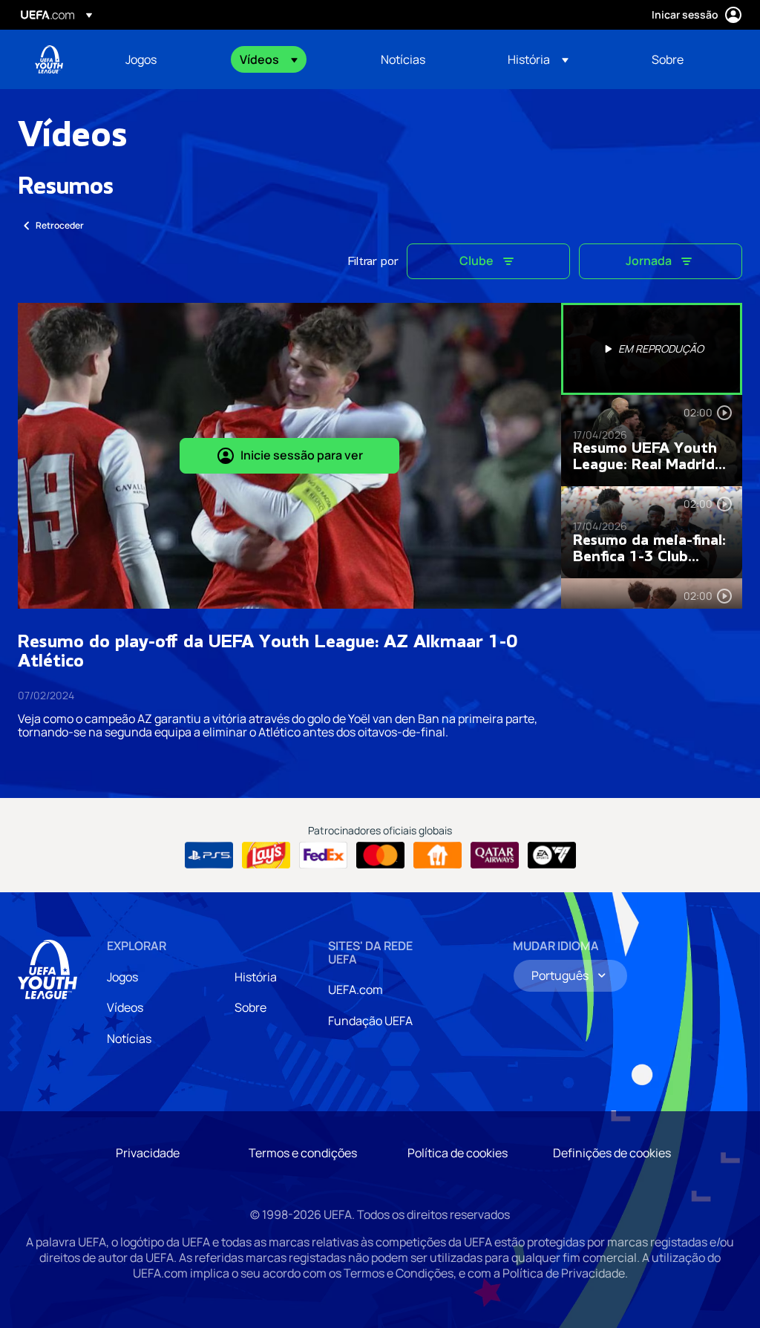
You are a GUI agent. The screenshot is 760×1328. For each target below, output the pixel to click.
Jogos (122, 977)
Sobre (250, 1007)
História (256, 977)
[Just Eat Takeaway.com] (437, 855)
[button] (268, 59)
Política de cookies (457, 1153)
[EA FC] (552, 855)
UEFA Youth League (49, 59)
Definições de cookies (612, 1153)
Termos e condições (303, 1153)
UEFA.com (355, 989)
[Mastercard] (380, 855)
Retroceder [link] (60, 225)
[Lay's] (266, 855)
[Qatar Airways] (495, 855)
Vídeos (125, 1007)
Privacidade (148, 1153)
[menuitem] (164, 59)
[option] (651, 349)
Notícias (129, 1038)
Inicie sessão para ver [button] (301, 455)
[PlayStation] (209, 855)
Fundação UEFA (370, 1021)
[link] (141, 59)
